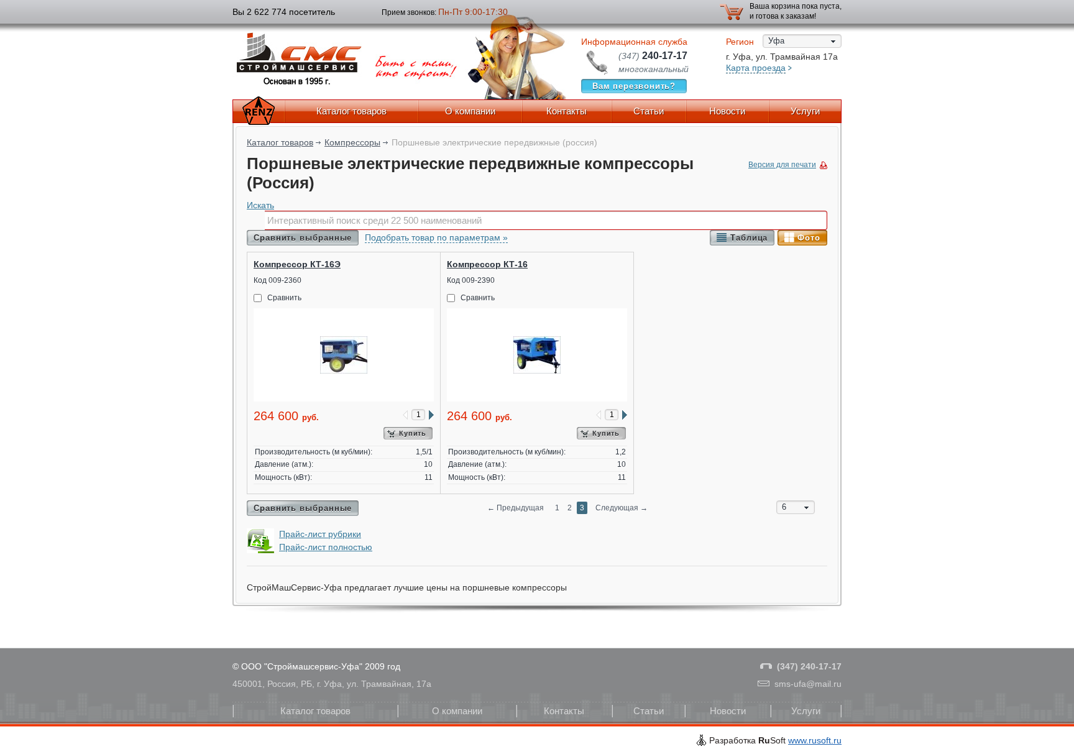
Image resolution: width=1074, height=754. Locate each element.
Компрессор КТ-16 (487, 264)
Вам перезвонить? (634, 86)
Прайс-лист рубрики (320, 534)
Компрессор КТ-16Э (297, 264)
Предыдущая (515, 507)
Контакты (566, 111)
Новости (727, 111)
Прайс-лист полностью (325, 547)
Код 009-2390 (471, 280)
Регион (740, 42)
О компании (470, 111)
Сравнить (284, 297)
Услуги (805, 111)
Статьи (648, 111)
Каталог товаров (351, 111)
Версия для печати (782, 164)
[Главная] (258, 111)
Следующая (621, 507)
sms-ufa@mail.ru (808, 684)
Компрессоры (352, 142)
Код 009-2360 (277, 280)
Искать (260, 205)
